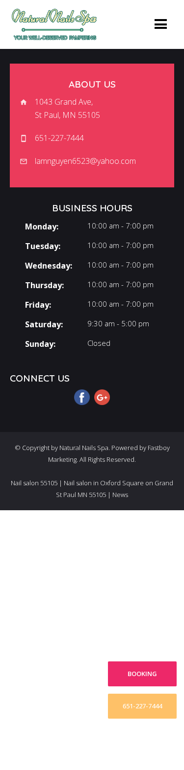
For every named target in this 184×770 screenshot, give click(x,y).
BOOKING (142, 673)
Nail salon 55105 (34, 482)
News (120, 494)
